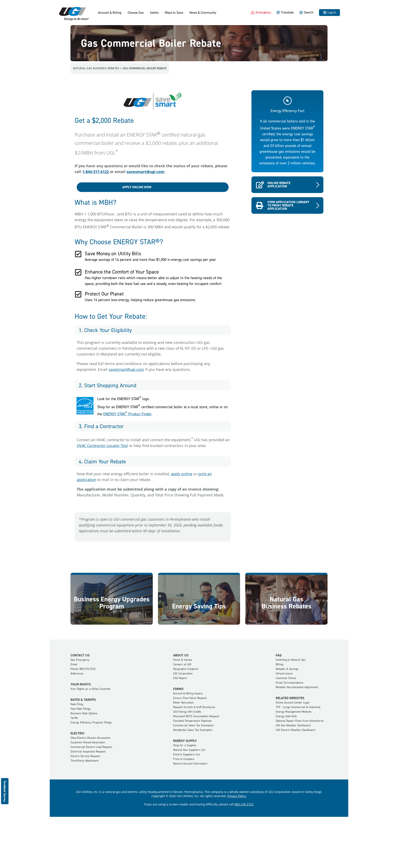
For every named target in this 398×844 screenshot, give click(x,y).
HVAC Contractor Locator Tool (102, 445)
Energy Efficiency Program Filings (91, 722)
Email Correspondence (289, 683)
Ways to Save (174, 13)
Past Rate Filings (80, 709)
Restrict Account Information (190, 764)
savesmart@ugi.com (145, 171)
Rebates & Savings (287, 669)
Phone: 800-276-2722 (83, 669)
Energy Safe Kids (286, 716)
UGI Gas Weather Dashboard (293, 725)
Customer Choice (286, 678)
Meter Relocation (183, 703)
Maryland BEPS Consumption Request (196, 716)
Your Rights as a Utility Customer (90, 689)
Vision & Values (182, 660)
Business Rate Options (83, 713)
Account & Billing (109, 13)
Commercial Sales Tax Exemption (193, 725)
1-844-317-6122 (95, 171)
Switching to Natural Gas (291, 660)
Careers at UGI (182, 664)
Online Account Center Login (292, 703)
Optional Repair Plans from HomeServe (300, 721)
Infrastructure (284, 673)
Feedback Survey (5, 790)
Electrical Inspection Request (88, 752)
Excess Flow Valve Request (190, 698)
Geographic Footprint (185, 669)
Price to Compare (183, 759)
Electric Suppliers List (186, 754)
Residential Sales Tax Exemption (192, 730)
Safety (154, 13)
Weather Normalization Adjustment (297, 687)
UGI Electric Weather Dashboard (295, 730)
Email (73, 664)
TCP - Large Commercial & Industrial (298, 707)
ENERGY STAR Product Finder (127, 414)
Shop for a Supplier (185, 745)
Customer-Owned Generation (87, 742)
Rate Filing (76, 704)
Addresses (77, 673)
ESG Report (180, 678)
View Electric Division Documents (90, 738)
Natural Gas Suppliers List (189, 750)
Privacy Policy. (237, 796)
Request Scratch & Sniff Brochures (194, 707)
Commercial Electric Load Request (91, 747)
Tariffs (74, 718)
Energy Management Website (293, 712)
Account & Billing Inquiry (188, 693)
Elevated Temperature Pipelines (192, 721)
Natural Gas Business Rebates (96, 68)
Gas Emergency (80, 660)
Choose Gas (136, 13)
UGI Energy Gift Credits (187, 712)
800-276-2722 (244, 804)
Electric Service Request (85, 756)
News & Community (202, 13)
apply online (181, 473)
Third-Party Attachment (84, 761)
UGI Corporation (183, 673)
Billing (279, 664)
